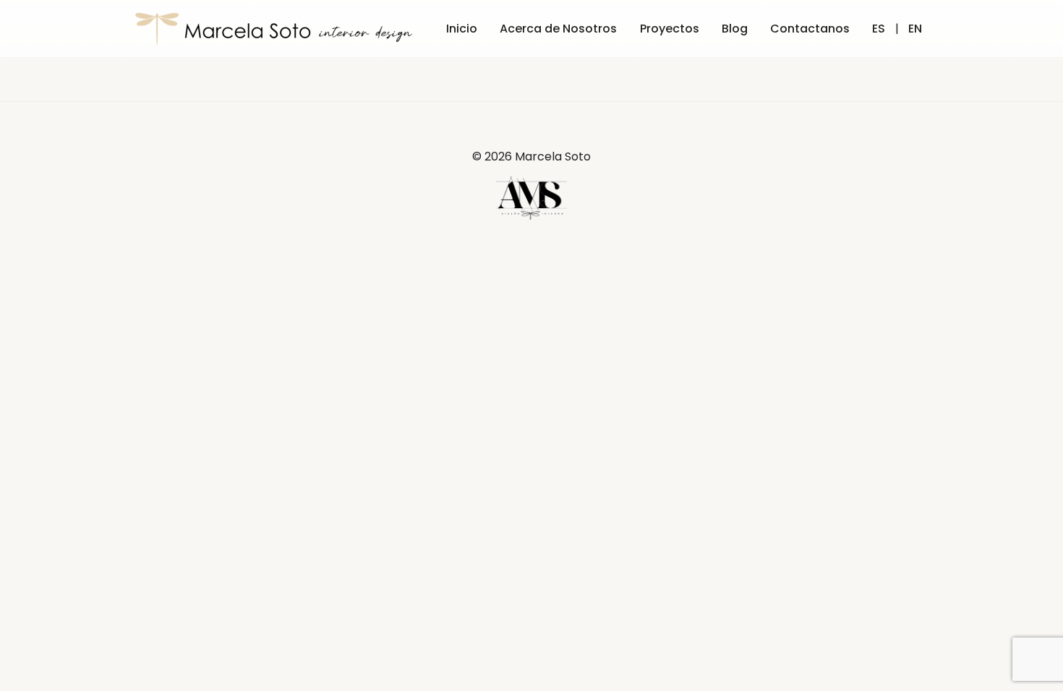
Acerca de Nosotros (558, 28)
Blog (735, 28)
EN (915, 28)
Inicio (461, 28)
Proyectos (669, 28)
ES (878, 28)
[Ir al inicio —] (276, 29)
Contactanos (810, 28)
